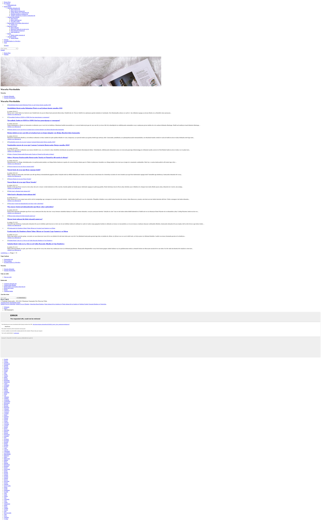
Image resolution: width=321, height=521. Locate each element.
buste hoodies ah (15, 32)
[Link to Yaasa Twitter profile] (3, 299)
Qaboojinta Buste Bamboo (37, 304)
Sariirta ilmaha (14, 38)
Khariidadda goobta (15, 302)
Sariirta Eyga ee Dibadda (22, 304)
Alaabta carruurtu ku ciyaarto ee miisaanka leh (23, 15)
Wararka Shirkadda (9, 96)
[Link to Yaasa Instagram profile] (5, 299)
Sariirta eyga (14, 24)
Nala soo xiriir (8, 277)
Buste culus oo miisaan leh (18, 11)
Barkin (9, 33)
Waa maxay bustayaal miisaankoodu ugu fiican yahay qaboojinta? (30, 207)
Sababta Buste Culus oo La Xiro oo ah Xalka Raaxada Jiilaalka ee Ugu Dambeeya (35, 244)
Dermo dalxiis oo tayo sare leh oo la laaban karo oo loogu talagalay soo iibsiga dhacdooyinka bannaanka (43, 133)
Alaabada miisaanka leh (13, 8)
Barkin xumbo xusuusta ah (18, 35)
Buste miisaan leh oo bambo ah (70, 304)
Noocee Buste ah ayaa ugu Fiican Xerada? (21, 182)
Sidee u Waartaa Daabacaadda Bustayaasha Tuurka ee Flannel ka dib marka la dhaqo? (37, 157)
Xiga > (6, 253)
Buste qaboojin (15, 27)
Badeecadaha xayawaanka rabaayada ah (18, 23)
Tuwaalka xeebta (15, 21)
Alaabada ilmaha (11, 36)
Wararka (6, 39)
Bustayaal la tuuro (12, 26)
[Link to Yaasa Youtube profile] (6, 299)
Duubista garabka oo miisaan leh (19, 14)
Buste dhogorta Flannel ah (18, 30)
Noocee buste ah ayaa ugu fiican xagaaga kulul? (24, 170)
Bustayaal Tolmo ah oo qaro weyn (20, 29)
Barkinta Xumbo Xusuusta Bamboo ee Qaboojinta (92, 304)
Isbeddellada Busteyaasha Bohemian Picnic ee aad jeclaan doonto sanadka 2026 (34, 108)
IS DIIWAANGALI (21, 298)
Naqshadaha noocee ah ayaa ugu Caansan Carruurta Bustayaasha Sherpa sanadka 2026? (38, 145)
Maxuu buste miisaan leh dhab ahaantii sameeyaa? (25, 219)
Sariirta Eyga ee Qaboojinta (8, 304)
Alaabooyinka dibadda (13, 17)
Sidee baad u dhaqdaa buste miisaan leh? (21, 194)
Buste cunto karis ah (16, 20)
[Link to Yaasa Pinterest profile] (8, 299)
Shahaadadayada (11, 5)
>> (9, 253)
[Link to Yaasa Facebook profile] (1, 299)
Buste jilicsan (14, 18)
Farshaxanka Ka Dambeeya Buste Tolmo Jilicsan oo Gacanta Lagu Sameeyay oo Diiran (37, 231)
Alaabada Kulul (5, 302)
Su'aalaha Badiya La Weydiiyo (12, 41)
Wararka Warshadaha (9, 97)
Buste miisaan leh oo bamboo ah (53, 304)
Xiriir (5, 42)
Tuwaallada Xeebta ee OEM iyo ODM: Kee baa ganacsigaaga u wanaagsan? (33, 120)
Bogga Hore (7, 2)
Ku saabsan (7, 3)
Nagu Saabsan (8, 261)
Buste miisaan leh (15, 9)
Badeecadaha (7, 6)
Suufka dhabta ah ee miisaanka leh (20, 12)
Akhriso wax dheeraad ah (14, 114)
